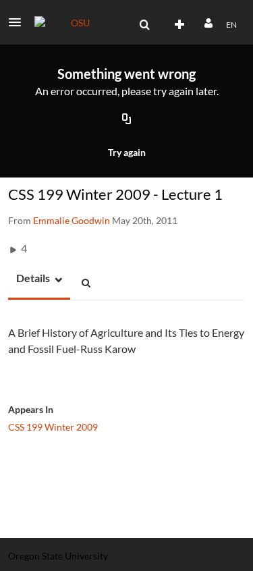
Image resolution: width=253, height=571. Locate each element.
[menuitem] (144, 25)
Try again (127, 152)
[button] (19, 22)
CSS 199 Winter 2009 (53, 427)
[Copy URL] (127, 120)
